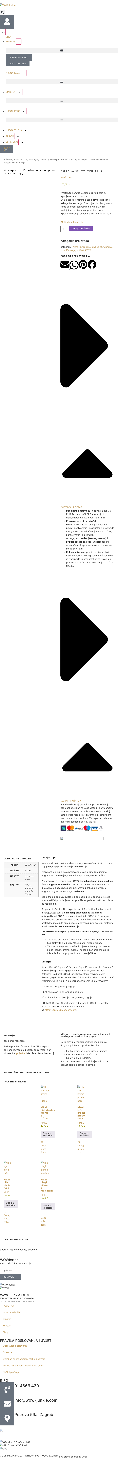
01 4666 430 (26, 1385)
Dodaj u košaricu (81, 228)
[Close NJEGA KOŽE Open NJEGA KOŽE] (23, 73)
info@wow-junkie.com (35, 1400)
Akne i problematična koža (63, 159)
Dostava (7, 1352)
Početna (8, 159)
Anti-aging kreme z (38, 159)
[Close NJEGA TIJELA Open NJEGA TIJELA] (25, 130)
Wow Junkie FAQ (12, 1312)
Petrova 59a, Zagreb (33, 1414)
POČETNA (8, 1305)
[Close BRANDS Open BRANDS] (18, 42)
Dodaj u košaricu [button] (48, 1134)
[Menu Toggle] (3, 32)
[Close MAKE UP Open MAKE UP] (19, 92)
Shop (5, 1332)
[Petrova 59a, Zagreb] (7, 1418)
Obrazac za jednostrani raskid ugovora (24, 1358)
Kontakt (7, 1325)
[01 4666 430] (7, 1389)
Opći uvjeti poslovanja (15, 1345)
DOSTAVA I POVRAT (71, 507)
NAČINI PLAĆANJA (70, 801)
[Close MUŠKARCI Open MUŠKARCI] (21, 142)
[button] (2, 12)
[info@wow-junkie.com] (7, 1404)
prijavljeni (21, 1053)
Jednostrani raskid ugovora (17, 1298)
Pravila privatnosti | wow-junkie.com (23, 1365)
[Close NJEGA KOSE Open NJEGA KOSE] (23, 111)
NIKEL (44, 1122)
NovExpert (66, 177)
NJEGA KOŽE (20, 159)
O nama (7, 1319)
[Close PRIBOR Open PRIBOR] (17, 136)
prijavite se (11, 1301)
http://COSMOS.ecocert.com (60, 1009)
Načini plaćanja (11, 1372)
